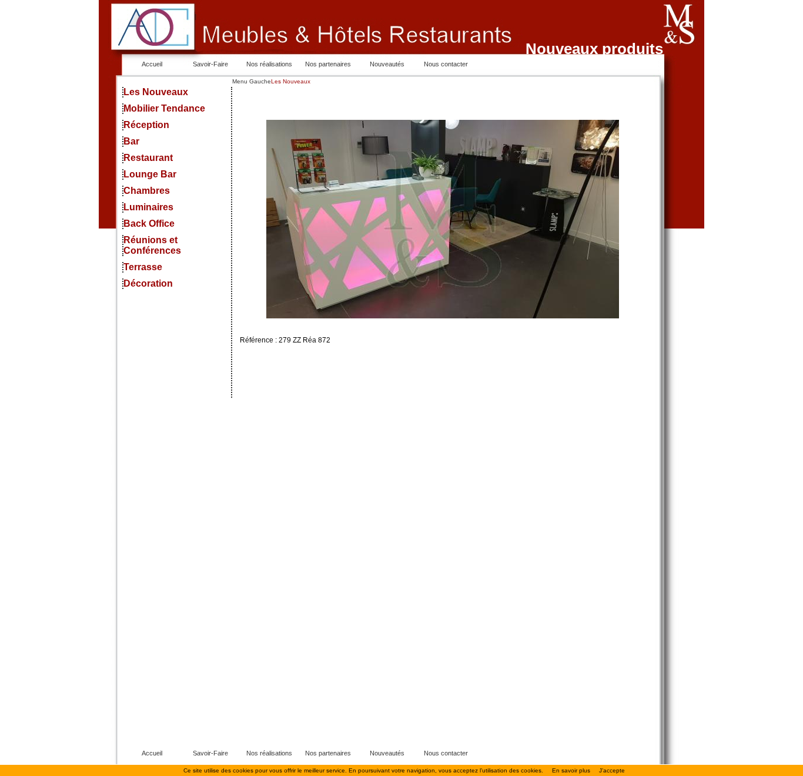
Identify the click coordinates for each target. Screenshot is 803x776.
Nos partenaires (328, 64)
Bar (131, 141)
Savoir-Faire (210, 64)
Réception (146, 125)
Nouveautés (387, 64)
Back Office (149, 224)
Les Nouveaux (155, 92)
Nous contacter (446, 64)
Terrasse (142, 267)
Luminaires (148, 207)
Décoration (148, 283)
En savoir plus (571, 770)
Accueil (152, 64)
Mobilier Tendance (164, 108)
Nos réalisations (269, 64)
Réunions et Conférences (152, 245)
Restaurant (148, 158)
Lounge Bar (149, 174)
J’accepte (612, 770)
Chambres (146, 191)
